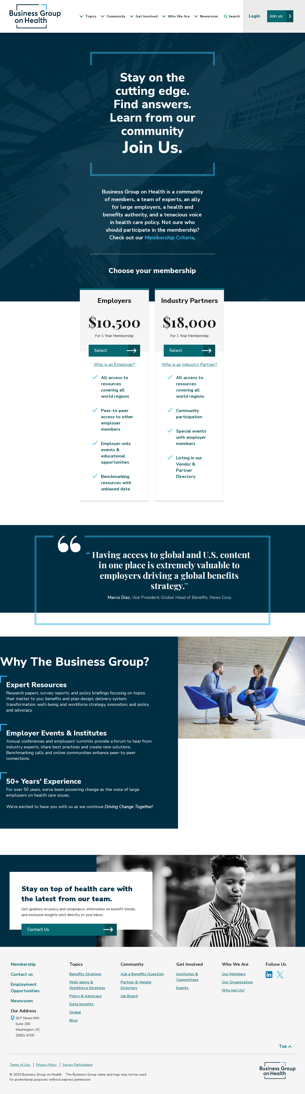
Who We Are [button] (178, 16)
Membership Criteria (169, 237)
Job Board (129, 996)
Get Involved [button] (146, 16)
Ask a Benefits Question (142, 974)
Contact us (22, 974)
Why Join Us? (233, 990)
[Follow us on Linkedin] (271, 974)
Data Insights (81, 1004)
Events (182, 988)
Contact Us (38, 929)
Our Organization (237, 982)
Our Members (234, 974)
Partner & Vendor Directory (136, 985)
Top (283, 1046)
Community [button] (115, 16)
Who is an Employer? (114, 364)
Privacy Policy (46, 1064)
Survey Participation (77, 1064)
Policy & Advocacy (85, 996)
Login (255, 16)
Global (75, 1012)
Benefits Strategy (85, 974)
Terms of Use (20, 1064)
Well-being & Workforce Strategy (87, 985)
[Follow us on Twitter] (281, 974)
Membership (23, 964)
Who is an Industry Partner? (189, 364)
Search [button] (234, 16)
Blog (73, 1020)
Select (100, 350)
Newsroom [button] (208, 16)
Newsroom (22, 1001)
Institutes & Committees (187, 976)
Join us (276, 16)
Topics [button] (90, 16)
